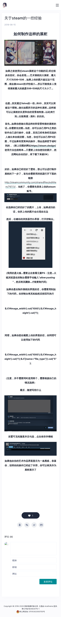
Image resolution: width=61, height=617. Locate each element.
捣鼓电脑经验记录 (31, 606)
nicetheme (49, 606)
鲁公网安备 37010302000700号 (32, 611)
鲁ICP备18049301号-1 (30, 609)
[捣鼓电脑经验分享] (4, 5)
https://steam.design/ (43, 145)
